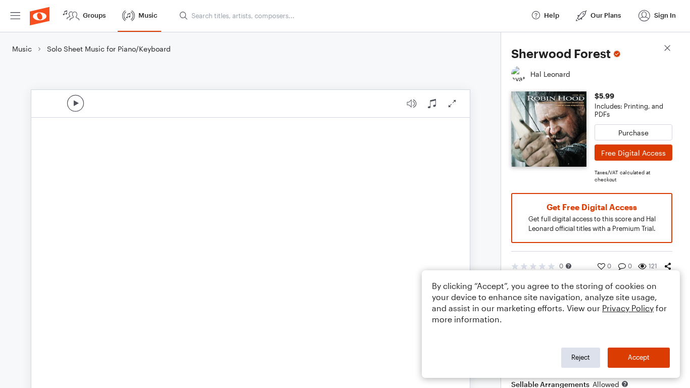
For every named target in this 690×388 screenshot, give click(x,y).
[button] (568, 266)
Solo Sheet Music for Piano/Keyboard (109, 48)
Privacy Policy (628, 308)
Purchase (633, 132)
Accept (639, 357)
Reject (580, 357)
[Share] (667, 266)
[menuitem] (15, 16)
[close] (667, 49)
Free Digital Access (633, 153)
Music (22, 48)
